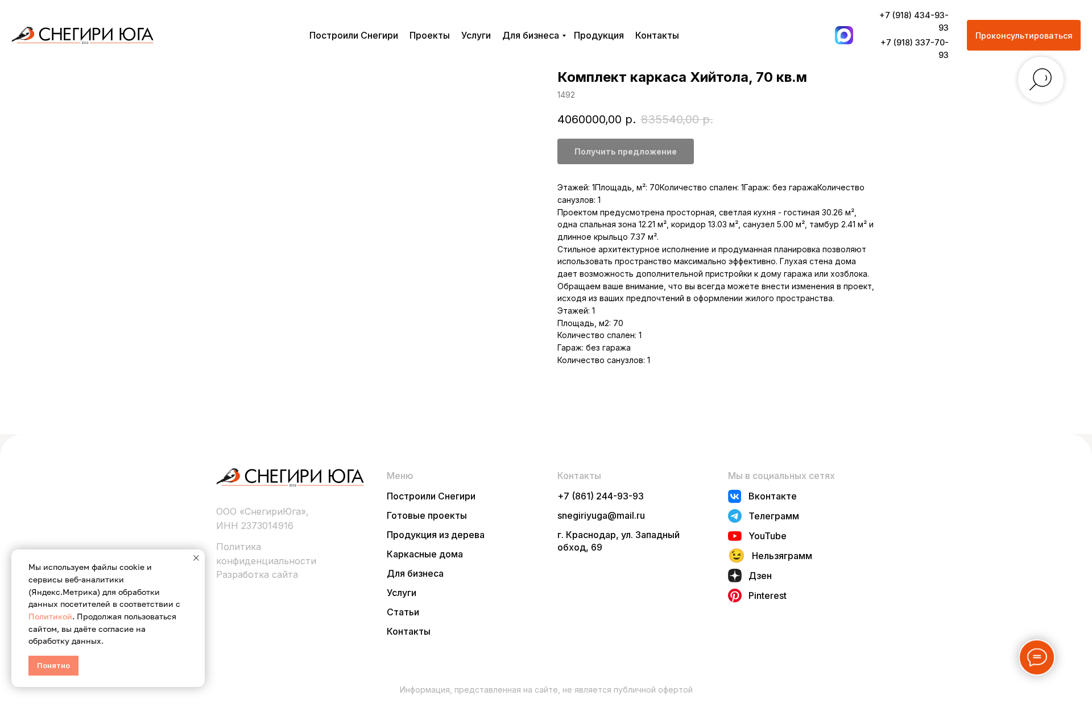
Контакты (657, 35)
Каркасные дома (425, 554)
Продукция (599, 35)
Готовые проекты (427, 515)
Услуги (476, 35)
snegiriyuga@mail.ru (601, 515)
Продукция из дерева (436, 534)
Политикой (50, 616)
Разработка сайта (257, 574)
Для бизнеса (530, 35)
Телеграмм (773, 516)
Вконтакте (772, 496)
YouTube (767, 535)
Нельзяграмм (782, 555)
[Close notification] (196, 558)
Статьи (403, 612)
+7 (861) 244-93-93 (600, 496)
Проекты (430, 35)
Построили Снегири (353, 35)
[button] (1024, 35)
